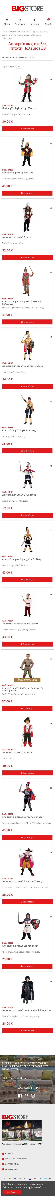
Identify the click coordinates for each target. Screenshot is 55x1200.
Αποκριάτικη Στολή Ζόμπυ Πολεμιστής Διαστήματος (22, 689)
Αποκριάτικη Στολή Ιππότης (17, 752)
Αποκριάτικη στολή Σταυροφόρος (20, 945)
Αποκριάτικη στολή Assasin (16, 237)
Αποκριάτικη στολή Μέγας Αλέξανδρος (23, 816)
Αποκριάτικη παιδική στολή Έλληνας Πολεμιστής (21, 302)
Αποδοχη (11, 1192)
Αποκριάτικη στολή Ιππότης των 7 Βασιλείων (26, 1010)
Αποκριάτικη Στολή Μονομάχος (19, 494)
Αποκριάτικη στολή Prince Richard (20, 623)
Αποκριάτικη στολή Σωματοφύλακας (22, 881)
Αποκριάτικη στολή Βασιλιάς (17, 172)
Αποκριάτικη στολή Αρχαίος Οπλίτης (22, 559)
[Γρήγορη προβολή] (51, 79)
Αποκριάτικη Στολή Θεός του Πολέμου (22, 365)
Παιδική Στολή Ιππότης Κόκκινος (19, 108)
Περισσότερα (28, 128)
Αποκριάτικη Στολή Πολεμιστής (19, 430)
